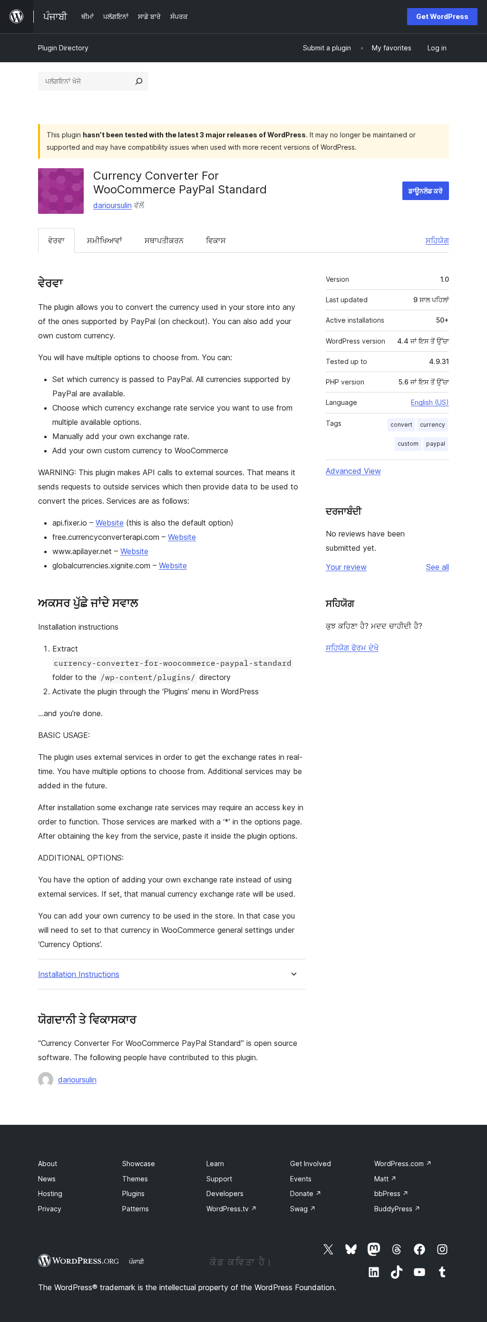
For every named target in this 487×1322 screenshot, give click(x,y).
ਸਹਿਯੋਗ (437, 240)
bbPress (391, 1193)
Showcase (138, 1163)
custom (408, 443)
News (47, 1179)
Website (110, 522)
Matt (385, 1179)
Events (301, 1179)
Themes (135, 1179)
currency (432, 424)
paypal (435, 443)
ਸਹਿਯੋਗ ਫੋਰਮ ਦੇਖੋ (352, 647)
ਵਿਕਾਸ (216, 240)
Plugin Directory (63, 48)
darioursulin (112, 205)
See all (437, 567)
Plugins (133, 1193)
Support (219, 1179)
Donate (305, 1193)
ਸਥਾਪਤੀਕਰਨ (164, 240)
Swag (303, 1209)
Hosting (50, 1193)
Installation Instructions (78, 974)
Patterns (135, 1209)
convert (401, 424)
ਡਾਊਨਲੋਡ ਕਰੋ (426, 191)
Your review (346, 567)
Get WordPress (442, 16)
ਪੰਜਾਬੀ (136, 1261)
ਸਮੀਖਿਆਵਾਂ (104, 240)
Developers (225, 1193)
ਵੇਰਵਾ (56, 240)
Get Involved (310, 1163)
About (47, 1163)
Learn (215, 1163)
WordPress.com (403, 1163)
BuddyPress (397, 1209)
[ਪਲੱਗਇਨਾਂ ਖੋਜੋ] (138, 81)
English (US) (430, 402)
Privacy (49, 1209)
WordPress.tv (231, 1209)
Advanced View (353, 471)
